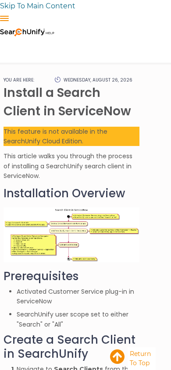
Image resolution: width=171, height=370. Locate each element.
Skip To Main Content (37, 6)
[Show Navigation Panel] (4, 18)
